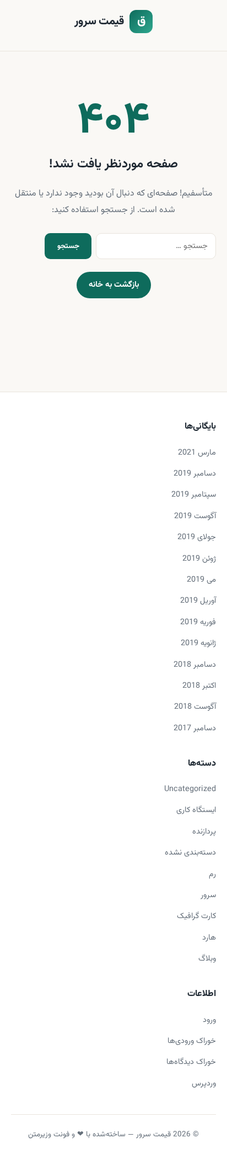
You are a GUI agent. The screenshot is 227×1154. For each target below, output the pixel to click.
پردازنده (204, 831)
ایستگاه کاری (196, 810)
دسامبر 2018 (195, 664)
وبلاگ (207, 958)
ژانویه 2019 (198, 643)
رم (212, 874)
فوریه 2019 (198, 622)
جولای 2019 (196, 537)
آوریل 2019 (198, 600)
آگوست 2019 (195, 516)
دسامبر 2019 (195, 473)
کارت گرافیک (196, 916)
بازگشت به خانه (114, 284)
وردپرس (204, 1083)
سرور (208, 895)
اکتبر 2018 (199, 685)
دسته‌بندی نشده (190, 852)
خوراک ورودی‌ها (191, 1041)
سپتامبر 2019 (193, 494)
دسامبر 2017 (195, 728)
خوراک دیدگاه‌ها (191, 1062)
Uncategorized (190, 789)
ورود (209, 1020)
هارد (209, 937)
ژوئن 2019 (199, 558)
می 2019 (201, 579)
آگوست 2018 (195, 706)
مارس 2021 (197, 452)
